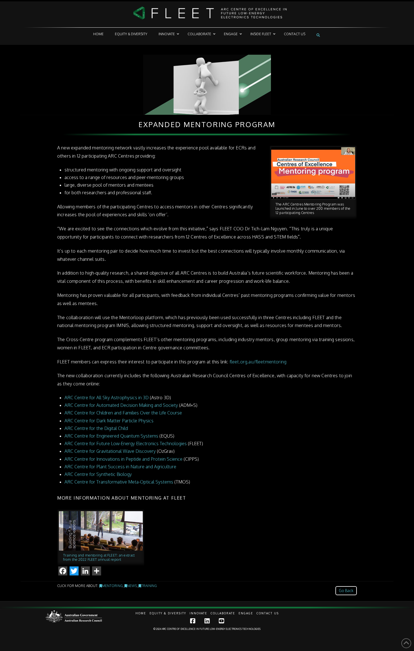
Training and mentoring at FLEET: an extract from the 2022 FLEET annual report (99, 557)
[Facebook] (192, 621)
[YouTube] (221, 621)
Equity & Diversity (168, 613)
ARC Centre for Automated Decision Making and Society (121, 405)
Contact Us (268, 613)
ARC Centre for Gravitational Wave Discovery (110, 451)
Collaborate (223, 613)
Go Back (346, 590)
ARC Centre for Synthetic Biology (98, 474)
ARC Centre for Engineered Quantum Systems (111, 436)
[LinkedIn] (207, 621)
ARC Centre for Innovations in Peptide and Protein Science (123, 459)
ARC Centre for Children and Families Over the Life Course (123, 413)
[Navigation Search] (319, 35)
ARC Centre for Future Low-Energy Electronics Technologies (125, 443)
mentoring (112, 586)
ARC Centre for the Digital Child (96, 428)
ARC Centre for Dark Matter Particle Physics (108, 420)
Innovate (198, 613)
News (132, 586)
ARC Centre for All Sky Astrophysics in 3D (106, 397)
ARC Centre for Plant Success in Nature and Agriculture (120, 466)
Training (149, 586)
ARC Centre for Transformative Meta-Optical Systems (118, 482)
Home (140, 613)
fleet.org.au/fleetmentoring (258, 362)
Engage (246, 613)
